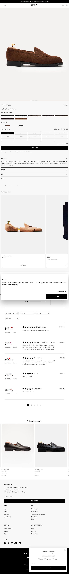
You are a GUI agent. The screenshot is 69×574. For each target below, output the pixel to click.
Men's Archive (7, 516)
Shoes (14, 185)
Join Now (33, 531)
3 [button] (34, 405)
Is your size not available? (62, 143)
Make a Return (34, 511)
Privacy (25, 564)
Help (32, 519)
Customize (60, 291)
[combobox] (27, 313)
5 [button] (40, 405)
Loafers (20, 185)
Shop (8, 185)
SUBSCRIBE (34, 500)
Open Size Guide (5, 129)
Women (6, 511)
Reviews (6, 531)
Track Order (34, 509)
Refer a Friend (34, 533)
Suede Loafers (29, 185)
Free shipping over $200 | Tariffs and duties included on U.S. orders (34, 1)
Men (5, 509)
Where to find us (8, 528)
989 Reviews (13, 109)
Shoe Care (6, 514)
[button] (36, 302)
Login (32, 528)
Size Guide (34, 516)
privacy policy (13, 284)
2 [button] (31, 405)
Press (5, 533)
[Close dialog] (65, 550)
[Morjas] (34, 5)
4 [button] (37, 405)
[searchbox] (10, 313)
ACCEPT (56, 296)
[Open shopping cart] (67, 5)
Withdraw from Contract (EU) (38, 514)
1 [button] (28, 405)
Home (2, 185)
